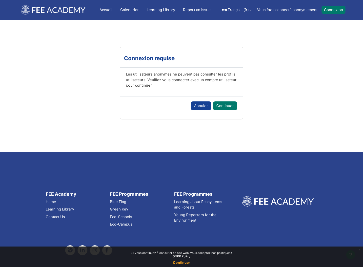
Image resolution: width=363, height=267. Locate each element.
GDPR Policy (181, 256)
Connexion (333, 9)
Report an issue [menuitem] (197, 9)
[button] (237, 10)
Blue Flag (118, 201)
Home (51, 201)
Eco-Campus (121, 224)
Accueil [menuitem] (106, 9)
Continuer (181, 262)
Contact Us (55, 216)
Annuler (201, 105)
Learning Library (60, 209)
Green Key (119, 209)
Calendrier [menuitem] (129, 9)
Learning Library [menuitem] (161, 9)
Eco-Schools (121, 216)
